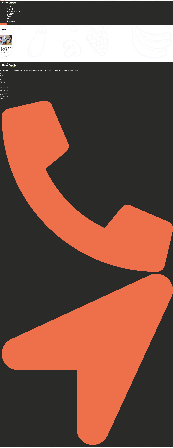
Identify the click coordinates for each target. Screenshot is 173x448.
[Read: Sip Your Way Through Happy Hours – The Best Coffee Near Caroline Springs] (6, 44)
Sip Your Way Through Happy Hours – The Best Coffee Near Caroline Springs (6, 49)
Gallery (1, 78)
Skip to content (2, 0)
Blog (1, 81)
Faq (1, 79)
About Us (2, 76)
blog (1, 45)
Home (1, 75)
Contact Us (2, 82)
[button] (4, 24)
